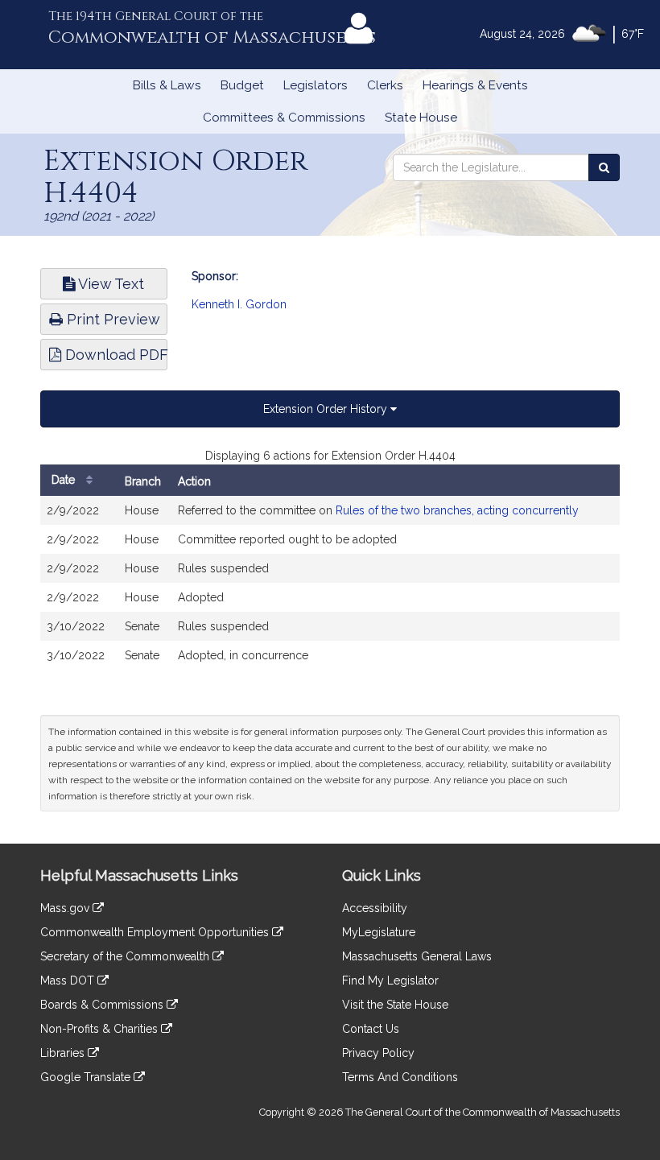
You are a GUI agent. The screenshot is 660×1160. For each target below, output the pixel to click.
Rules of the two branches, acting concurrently (457, 510)
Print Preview (111, 319)
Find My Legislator (390, 980)
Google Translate (87, 1077)
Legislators (315, 85)
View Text (109, 283)
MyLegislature (378, 932)
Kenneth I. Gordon (239, 304)
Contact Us (370, 1028)
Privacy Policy (378, 1052)
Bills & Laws (167, 85)
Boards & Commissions (103, 1004)
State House (421, 117)
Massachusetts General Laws (417, 956)
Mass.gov (66, 908)
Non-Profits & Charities (100, 1028)
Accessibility (374, 908)
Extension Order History (326, 408)
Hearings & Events (475, 85)
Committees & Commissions (284, 117)
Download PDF (114, 354)
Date (65, 479)
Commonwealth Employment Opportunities (156, 932)
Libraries (64, 1052)
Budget (242, 85)
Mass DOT (68, 980)
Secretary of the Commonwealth (126, 956)
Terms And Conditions (400, 1077)
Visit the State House (395, 1004)
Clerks (385, 85)
